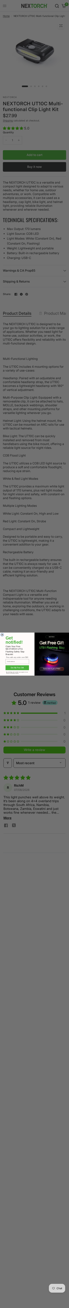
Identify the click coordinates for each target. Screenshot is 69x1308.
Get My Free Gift (17, 668)
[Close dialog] (2, 634)
